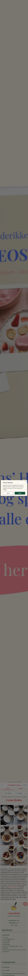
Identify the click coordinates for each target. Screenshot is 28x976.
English (19, 493)
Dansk (8, 493)
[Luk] (26, 481)
